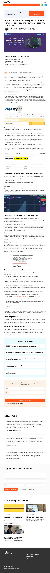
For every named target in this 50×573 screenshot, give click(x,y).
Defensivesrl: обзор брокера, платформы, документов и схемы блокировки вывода (24, 352)
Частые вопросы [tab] (13, 72)
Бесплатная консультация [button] (25, 400)
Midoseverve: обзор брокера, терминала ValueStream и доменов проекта (21, 346)
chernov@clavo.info (12, 29)
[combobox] (7, 392)
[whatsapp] (42, 5)
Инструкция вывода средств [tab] (26, 72)
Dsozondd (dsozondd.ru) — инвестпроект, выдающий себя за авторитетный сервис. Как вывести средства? (24, 366)
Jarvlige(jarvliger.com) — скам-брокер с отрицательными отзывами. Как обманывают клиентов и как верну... (24, 373)
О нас (27, 552)
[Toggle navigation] (45, 1)
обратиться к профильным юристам (28, 331)
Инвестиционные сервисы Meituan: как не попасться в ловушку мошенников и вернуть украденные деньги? (13, 517)
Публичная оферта (8, 566)
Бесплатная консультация (32, 554)
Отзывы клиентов (30, 556)
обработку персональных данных (17, 403)
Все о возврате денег (22, 4)
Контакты (28, 560)
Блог (27, 558)
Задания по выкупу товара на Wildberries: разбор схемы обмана (34, 516)
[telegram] (46, 5)
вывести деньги (22, 296)
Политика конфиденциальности (11, 568)
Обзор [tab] (5, 72)
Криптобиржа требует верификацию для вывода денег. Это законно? (13, 538)
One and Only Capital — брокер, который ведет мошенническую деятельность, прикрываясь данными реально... (23, 359)
